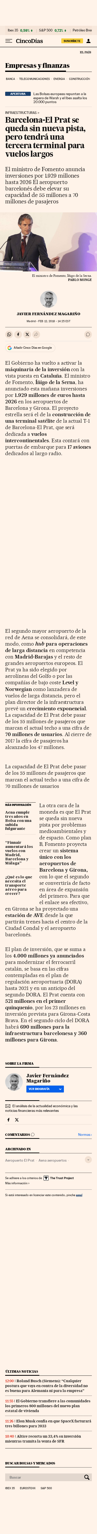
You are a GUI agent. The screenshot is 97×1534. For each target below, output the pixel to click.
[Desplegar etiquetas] (88, 1159)
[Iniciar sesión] (88, 41)
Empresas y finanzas (37, 65)
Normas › (85, 1135)
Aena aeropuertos (52, 1160)
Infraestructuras (21, 113)
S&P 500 (46, 30)
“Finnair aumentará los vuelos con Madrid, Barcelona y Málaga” (19, 853)
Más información (16, 1183)
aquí (79, 1195)
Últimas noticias (21, 1371)
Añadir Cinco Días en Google (33, 347)
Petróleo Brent (83, 30)
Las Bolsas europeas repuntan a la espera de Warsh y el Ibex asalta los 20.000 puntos (60, 98)
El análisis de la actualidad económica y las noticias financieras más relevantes (41, 1108)
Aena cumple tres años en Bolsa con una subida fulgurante (18, 821)
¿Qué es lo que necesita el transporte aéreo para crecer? (18, 886)
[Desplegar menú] (8, 41)
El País (85, 52)
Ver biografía (39, 1089)
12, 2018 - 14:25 (54, 321)
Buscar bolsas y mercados (30, 1463)
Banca (10, 79)
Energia (59, 79)
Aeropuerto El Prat (19, 1160)
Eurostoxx (27, 1488)
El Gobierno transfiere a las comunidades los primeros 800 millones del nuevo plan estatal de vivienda (48, 1406)
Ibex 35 (13, 30)
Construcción (79, 79)
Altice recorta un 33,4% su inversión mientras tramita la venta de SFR (43, 1439)
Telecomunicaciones (34, 79)
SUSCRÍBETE (72, 41)
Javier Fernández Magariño (48, 314)
